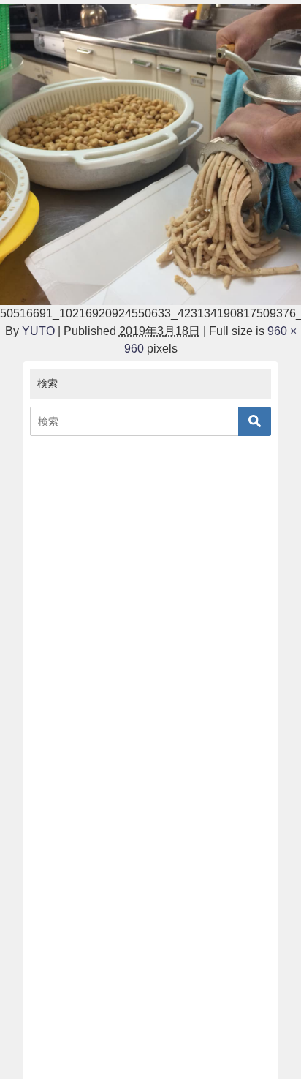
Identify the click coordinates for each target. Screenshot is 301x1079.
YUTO (38, 331)
